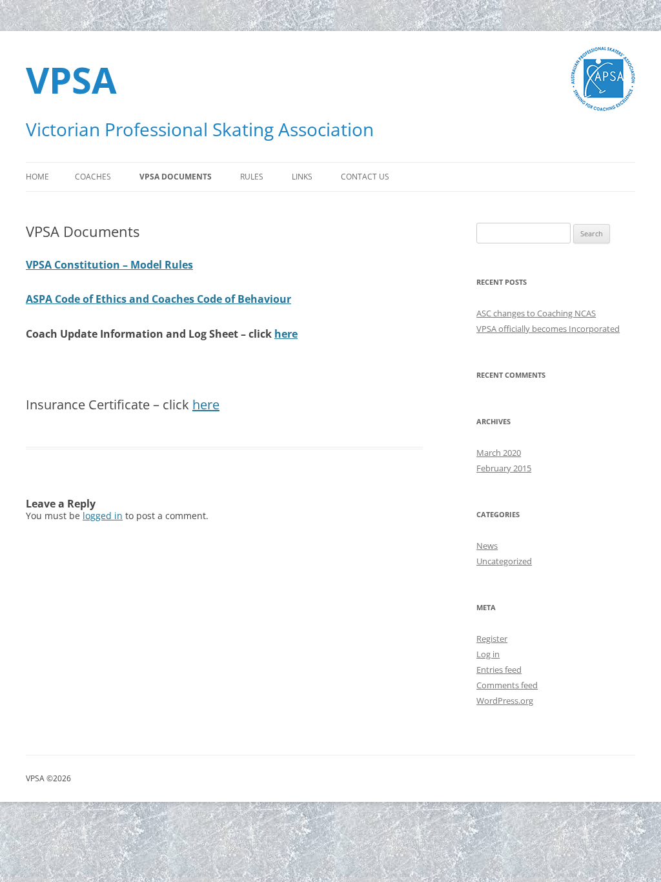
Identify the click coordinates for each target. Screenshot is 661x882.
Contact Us (365, 176)
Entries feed (499, 669)
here (286, 334)
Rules (251, 176)
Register (491, 638)
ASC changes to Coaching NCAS (536, 313)
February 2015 (503, 468)
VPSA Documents (175, 176)
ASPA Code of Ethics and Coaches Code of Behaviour (158, 299)
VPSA (71, 79)
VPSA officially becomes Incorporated (548, 328)
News (487, 545)
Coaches (93, 176)
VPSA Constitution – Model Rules (109, 265)
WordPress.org (504, 700)
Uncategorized (504, 561)
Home (37, 176)
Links (302, 176)
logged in (103, 515)
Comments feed (507, 685)
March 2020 (498, 452)
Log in (488, 654)
